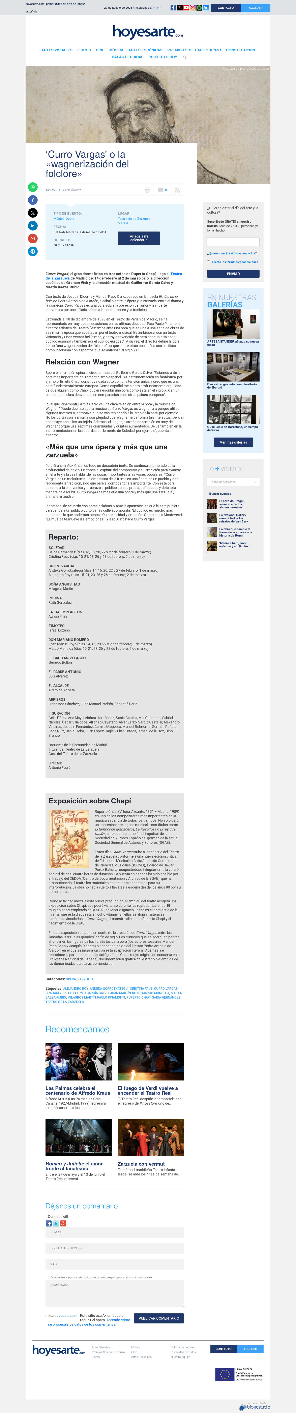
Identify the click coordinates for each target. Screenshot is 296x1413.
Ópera (70, 219)
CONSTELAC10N (240, 50)
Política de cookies (183, 1347)
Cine (134, 1352)
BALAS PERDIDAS (128, 56)
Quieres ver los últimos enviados (232, 253)
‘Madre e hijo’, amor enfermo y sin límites (233, 544)
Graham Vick (56, 993)
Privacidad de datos (183, 1352)
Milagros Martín (81, 997)
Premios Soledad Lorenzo (108, 1352)
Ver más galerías (233, 442)
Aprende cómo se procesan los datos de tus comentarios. (89, 1322)
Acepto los (63, 1316)
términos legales (68, 1316)
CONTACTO (226, 8)
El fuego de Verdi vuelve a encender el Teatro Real (148, 1090)
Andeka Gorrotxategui (109, 989)
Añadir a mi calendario (139, 238)
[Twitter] (56, 1223)
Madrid (123, 223)
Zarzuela (85, 979)
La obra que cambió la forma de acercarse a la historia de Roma (235, 532)
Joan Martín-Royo (125, 993)
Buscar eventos (220, 493)
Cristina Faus (141, 989)
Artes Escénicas (141, 1357)
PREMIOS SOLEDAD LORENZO (194, 50)
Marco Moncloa (155, 993)
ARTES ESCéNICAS (145, 50)
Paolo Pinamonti (111, 997)
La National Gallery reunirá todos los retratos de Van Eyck (233, 518)
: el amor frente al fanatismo (74, 1166)
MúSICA (116, 50)
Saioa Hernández (166, 997)
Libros (96, 1357)
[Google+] (63, 1223)
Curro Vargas (166, 989)
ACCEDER (255, 8)
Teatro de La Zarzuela (134, 219)
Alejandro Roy (75, 989)
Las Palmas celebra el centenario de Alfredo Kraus (78, 1090)
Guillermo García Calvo (88, 993)
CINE (100, 50)
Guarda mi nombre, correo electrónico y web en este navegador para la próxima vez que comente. (101, 1277)
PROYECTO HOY (162, 56)
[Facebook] (49, 1223)
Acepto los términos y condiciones (235, 262)
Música (59, 219)
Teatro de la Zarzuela (65, 1002)
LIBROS (84, 50)
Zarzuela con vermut (141, 1163)
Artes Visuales (101, 1347)
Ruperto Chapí (138, 997)
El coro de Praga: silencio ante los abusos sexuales (231, 504)
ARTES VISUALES (56, 50)
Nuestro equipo (180, 1357)
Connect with (58, 1216)
